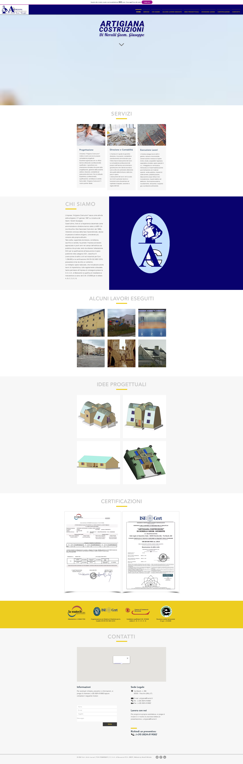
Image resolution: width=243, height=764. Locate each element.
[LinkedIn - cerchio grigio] (164, 757)
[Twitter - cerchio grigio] (157, 757)
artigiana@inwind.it (146, 698)
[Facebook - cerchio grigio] (160, 757)
